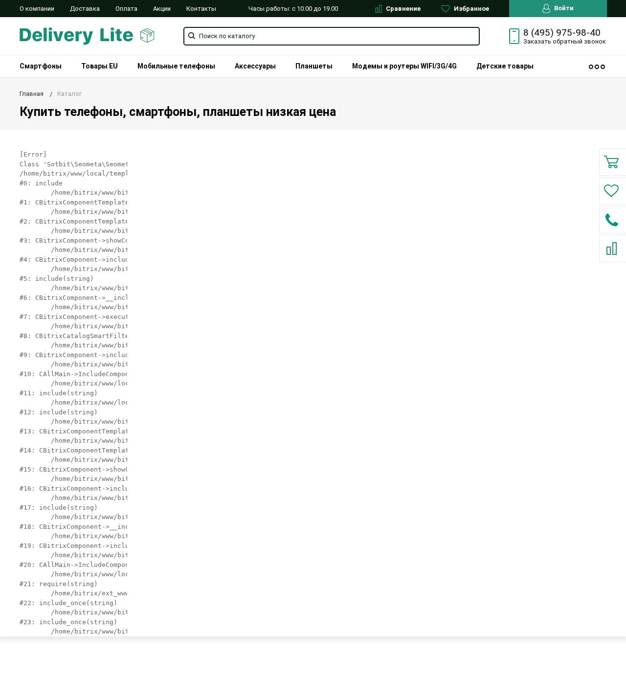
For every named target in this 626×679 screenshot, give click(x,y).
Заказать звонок (564, 41)
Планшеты (314, 66)
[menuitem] (40, 66)
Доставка (85, 8)
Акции (162, 8)
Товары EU (99, 66)
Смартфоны (41, 66)
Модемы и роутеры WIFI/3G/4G (404, 66)
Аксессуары (255, 66)
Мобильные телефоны (176, 66)
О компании (37, 8)
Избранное (470, 8)
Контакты (201, 8)
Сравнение (402, 8)
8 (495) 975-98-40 (562, 32)
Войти (563, 8)
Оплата (126, 8)
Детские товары (505, 66)
